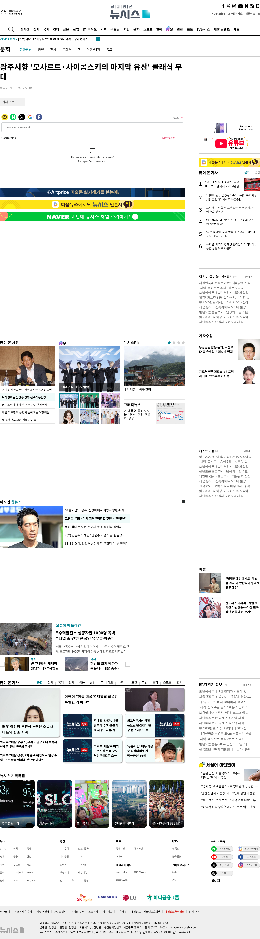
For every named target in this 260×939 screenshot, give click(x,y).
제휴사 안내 (43, 911)
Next (127, 664)
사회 (104, 29)
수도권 (115, 29)
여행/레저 (93, 49)
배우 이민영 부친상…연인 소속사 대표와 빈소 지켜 (27, 729)
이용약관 (122, 911)
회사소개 (5, 911)
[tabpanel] (154, 371)
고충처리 (93, 911)
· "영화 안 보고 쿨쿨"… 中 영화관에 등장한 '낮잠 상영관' (229, 786)
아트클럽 (64, 856)
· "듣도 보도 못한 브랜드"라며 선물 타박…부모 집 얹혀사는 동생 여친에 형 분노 (229, 800)
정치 (36, 29)
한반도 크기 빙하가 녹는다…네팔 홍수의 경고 (105, 668)
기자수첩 (206, 336)
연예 (159, 29)
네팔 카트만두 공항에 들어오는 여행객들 (25, 412)
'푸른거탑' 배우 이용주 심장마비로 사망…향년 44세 (140, 751)
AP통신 (175, 848)
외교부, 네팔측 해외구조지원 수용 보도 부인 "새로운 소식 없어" (106, 751)
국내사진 (120, 848)
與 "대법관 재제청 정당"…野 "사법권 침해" (45, 668)
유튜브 (225, 857)
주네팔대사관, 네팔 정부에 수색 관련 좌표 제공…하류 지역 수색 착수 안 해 (106, 725)
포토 (190, 29)
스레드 (225, 873)
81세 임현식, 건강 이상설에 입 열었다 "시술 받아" (96, 543)
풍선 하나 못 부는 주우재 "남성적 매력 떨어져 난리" (96, 527)
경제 (56, 29)
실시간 (24, 29)
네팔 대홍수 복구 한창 (137, 389)
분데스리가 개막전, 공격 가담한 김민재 (25, 405)
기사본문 (8, 101)
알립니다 (194, 911)
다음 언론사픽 (251, 849)
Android (176, 872)
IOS (174, 880)
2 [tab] (174, 342)
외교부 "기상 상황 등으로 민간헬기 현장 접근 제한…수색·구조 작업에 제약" (140, 725)
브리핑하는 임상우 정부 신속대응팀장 (24, 397)
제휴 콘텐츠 (222, 29)
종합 (40, 682)
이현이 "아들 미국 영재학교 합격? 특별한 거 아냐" (91, 699)
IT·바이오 (90, 29)
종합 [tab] (257, 172)
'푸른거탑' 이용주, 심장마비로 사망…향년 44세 (95, 510)
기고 (80, 856)
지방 (127, 29)
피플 (202, 569)
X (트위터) (224, 865)
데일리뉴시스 (85, 872)
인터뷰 (63, 864)
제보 (237, 29)
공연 (41, 49)
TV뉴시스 (203, 29)
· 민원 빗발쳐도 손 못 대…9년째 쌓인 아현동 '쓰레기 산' (229, 793)
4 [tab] (183, 342)
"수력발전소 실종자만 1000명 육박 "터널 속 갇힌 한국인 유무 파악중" (85, 635)
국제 (46, 29)
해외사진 (138, 848)
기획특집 (82, 864)
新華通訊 (176, 856)
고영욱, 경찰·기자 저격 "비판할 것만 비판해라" (95, 518)
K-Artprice (218, 13)
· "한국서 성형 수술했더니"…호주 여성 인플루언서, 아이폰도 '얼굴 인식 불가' (229, 807)
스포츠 (148, 29)
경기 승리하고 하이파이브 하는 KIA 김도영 (27, 390)
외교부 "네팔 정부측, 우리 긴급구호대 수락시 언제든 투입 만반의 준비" (28, 744)
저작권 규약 (77, 911)
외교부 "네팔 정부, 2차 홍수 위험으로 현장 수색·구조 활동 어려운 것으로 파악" (28, 757)
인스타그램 (251, 865)
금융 (66, 29)
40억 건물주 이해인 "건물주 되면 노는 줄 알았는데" (96, 535)
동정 (86, 880)
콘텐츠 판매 (60, 911)
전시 (53, 49)
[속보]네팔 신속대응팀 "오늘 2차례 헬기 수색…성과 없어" (43, 39)
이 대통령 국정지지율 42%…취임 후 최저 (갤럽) (137, 414)
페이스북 (251, 857)
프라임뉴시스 (235, 13)
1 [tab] (169, 342)
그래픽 (119, 856)
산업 (76, 29)
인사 (62, 880)
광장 (180, 29)
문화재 (67, 49)
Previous (2, 664)
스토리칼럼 (83, 848)
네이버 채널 (224, 849)
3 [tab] (178, 342)
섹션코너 (64, 872)
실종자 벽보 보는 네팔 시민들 (19, 420)
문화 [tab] (247, 172)
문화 (136, 29)
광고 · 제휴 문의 (23, 911)
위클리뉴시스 (252, 13)
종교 (109, 49)
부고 (74, 880)
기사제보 (107, 911)
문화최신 (26, 49)
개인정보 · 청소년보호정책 (145, 911)
